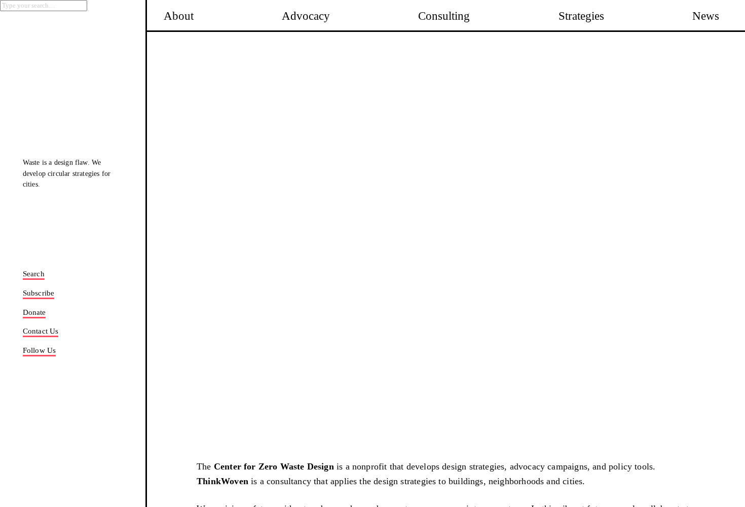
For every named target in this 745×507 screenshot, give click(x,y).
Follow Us (39, 350)
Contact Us (41, 331)
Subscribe (39, 293)
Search (34, 274)
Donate (34, 312)
